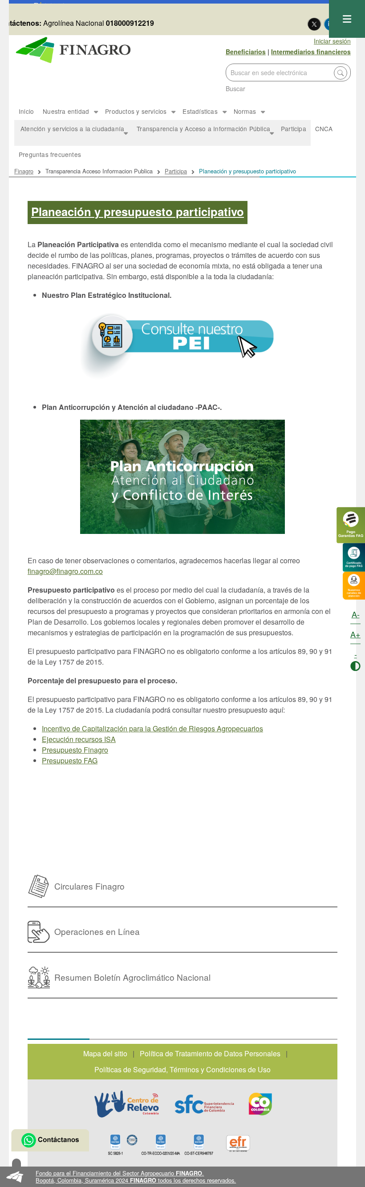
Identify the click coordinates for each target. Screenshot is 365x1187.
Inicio (26, 111)
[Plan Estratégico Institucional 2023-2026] (182, 344)
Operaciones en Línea (97, 931)
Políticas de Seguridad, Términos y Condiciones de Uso (182, 1069)
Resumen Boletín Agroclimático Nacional (132, 977)
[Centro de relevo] (126, 1104)
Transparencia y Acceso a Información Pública (200, 135)
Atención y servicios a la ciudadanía (69, 135)
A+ (355, 634)
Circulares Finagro (89, 886)
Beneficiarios (246, 51)
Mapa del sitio (105, 1053)
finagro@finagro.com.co (65, 571)
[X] (314, 23)
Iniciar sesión (332, 40)
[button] (182, 1177)
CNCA (324, 128)
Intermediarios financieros (311, 51)
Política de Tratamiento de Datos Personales (210, 1053)
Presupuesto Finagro (75, 750)
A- (356, 614)
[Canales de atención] (354, 584)
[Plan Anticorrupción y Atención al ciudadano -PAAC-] (182, 477)
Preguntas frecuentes (50, 154)
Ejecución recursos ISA (79, 739)
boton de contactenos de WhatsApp (50, 1140)
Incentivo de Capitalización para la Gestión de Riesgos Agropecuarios (152, 728)
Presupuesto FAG (69, 760)
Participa (293, 128)
